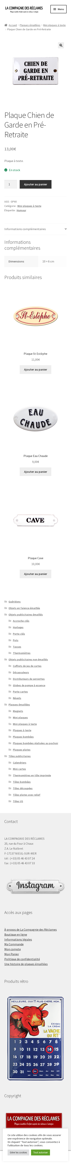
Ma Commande (14, 944)
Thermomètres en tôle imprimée (32, 775)
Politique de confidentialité (22, 959)
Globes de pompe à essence (29, 685)
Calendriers (19, 762)
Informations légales (18, 939)
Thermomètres (21, 653)
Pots (15, 640)
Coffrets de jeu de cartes (27, 666)
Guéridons (15, 601)
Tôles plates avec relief (26, 794)
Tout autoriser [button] (40, 1152)
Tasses (17, 646)
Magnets (18, 711)
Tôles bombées (22, 782)
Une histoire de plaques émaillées (26, 964)
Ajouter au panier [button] (35, 369)
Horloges (18, 627)
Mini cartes (19, 769)
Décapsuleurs (21, 672)
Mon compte (12, 949)
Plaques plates (21, 749)
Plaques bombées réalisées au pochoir (35, 743)
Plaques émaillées (30, 25)
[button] (61, 45)
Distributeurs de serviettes (29, 679)
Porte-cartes (20, 691)
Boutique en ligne (15, 934)
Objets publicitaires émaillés (26, 614)
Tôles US (18, 801)
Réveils (17, 698)
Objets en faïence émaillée (24, 608)
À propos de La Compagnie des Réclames (30, 929)
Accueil (13, 25)
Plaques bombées (23, 736)
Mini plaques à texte (54, 25)
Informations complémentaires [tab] (25, 229)
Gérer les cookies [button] (18, 1152)
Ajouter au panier (35, 184)
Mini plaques (20, 717)
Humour (21, 210)
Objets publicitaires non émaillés (28, 659)
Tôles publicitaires (20, 756)
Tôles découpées (23, 788)
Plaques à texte (22, 730)
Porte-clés (19, 633)
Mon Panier (11, 954)
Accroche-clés (21, 621)
